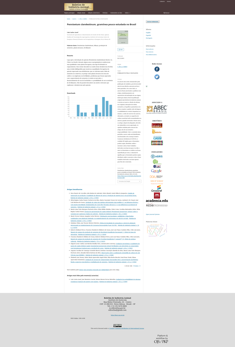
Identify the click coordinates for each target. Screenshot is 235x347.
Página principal (69, 13)
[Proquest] (157, 167)
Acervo (74, 19)
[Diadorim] (157, 133)
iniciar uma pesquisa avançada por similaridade (94, 270)
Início (68, 19)
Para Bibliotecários (151, 54)
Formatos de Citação (124, 181)
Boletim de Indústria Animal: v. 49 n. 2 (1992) (85, 198)
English (148, 32)
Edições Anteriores (94, 13)
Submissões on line (116, 13)
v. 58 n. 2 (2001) (82, 19)
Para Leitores (149, 49)
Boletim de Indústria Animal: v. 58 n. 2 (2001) (113, 214)
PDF (121, 49)
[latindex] (157, 127)
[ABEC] (157, 114)
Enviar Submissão (152, 21)
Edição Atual (81, 13)
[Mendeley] (157, 198)
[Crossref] (157, 191)
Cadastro (162, 1)
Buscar (167, 13)
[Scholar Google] (157, 173)
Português (149, 38)
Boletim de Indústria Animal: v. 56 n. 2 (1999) (113, 282)
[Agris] (157, 158)
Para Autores (149, 52)
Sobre (127, 13)
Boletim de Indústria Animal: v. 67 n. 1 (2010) (92, 234)
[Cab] (157, 164)
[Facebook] (157, 69)
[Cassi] (157, 139)
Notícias (105, 13)
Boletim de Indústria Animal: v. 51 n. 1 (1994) (91, 207)
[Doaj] (157, 178)
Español (148, 35)
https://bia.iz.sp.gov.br (117, 315)
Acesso (169, 1)
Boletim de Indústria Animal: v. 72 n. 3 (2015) (91, 241)
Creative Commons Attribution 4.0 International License (126, 328)
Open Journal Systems (153, 214)
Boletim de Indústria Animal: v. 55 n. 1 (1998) (100, 255)
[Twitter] (157, 77)
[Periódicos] (157, 145)
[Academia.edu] (157, 201)
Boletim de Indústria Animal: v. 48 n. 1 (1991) (119, 248)
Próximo (136, 266)
